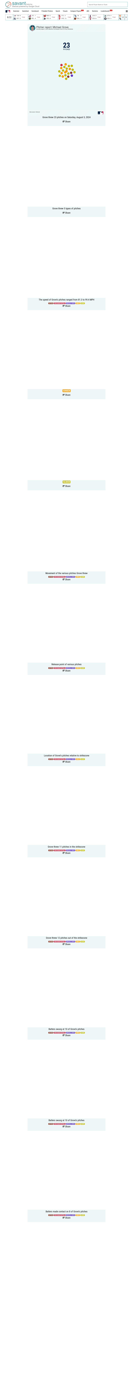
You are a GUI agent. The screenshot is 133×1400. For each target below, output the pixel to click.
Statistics (95, 11)
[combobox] (107, 4)
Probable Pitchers (47, 11)
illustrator (16, 11)
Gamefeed (25, 11)
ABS (88, 11)
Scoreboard (35, 11)
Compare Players (75, 11)
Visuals (65, 11)
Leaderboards (106, 11)
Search (58, 11)
